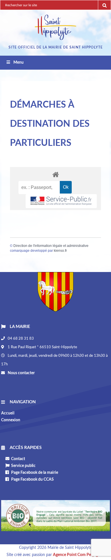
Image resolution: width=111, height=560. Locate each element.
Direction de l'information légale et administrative (51, 246)
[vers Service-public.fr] (61, 201)
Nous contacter (21, 373)
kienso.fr (60, 251)
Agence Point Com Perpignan (78, 555)
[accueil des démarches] (55, 174)
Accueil (7, 413)
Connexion (10, 420)
